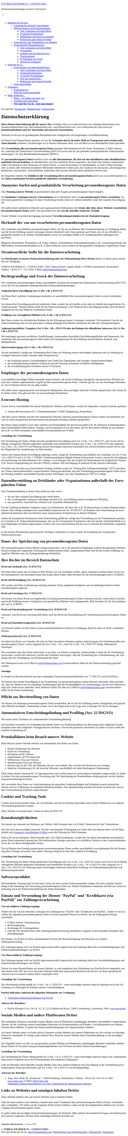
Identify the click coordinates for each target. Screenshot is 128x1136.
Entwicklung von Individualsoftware (32, 67)
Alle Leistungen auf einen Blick (35, 31)
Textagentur (26, 50)
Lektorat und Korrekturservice (35, 53)
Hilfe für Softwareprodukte (27, 92)
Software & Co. (15, 64)
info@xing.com (40, 1081)
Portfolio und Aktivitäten (26, 101)
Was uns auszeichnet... (31, 78)
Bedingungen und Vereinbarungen (70, 1132)
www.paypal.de (118, 1008)
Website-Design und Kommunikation (32, 28)
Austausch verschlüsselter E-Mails (30, 832)
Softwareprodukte (22, 84)
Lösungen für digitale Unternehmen (31, 25)
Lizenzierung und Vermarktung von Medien (35, 42)
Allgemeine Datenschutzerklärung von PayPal (30, 998)
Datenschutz (95, 1132)
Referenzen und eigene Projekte (35, 39)
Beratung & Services (17, 22)
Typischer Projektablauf (31, 34)
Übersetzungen (27, 56)
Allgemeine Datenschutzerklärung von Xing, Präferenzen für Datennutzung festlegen (49, 1083)
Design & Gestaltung (30, 62)
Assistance (12, 87)
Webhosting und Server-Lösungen (37, 36)
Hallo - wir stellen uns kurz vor (29, 98)
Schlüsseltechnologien (31, 73)
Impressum (108, 1132)
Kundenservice (21, 89)
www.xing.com (15, 1081)
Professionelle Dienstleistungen (29, 45)
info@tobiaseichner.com (55, 269)
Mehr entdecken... (16, 95)
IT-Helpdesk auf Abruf (31, 59)
